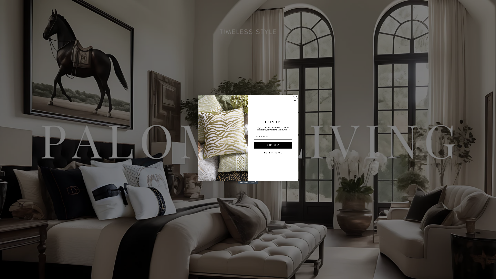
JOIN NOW (273, 145)
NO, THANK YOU (273, 153)
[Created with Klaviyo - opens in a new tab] (248, 182)
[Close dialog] (295, 98)
